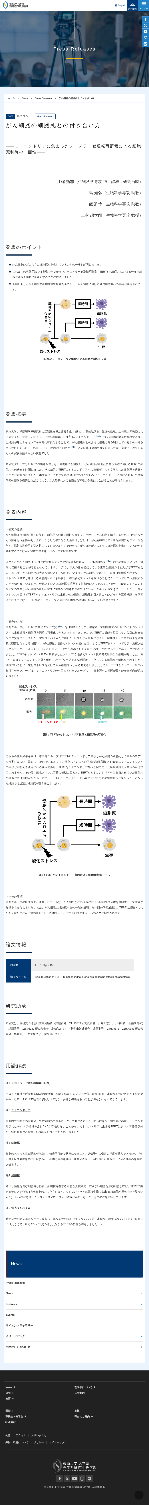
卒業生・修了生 (14, 1416)
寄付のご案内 (82, 1416)
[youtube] (145, 32)
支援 (77, 1410)
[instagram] (145, 38)
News (9, 1293)
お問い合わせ (39, 1435)
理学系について (83, 1387)
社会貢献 (10, 1422)
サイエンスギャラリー (19, 1325)
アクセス (21, 1435)
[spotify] (145, 44)
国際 (8, 1410)
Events (10, 1314)
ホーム (11, 98)
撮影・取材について (16, 1442)
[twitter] (145, 25)
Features (11, 1304)
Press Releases (15, 1282)
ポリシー (39, 1442)
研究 (8, 1393)
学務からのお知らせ (18, 1346)
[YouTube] (74, 1478)
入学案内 (79, 1393)
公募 (8, 1435)
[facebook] (145, 19)
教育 (8, 1398)
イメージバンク (15, 1336)
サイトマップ (56, 1442)
